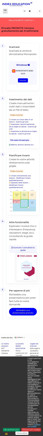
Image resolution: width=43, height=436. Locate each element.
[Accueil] (17, 4)
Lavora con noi (21, 353)
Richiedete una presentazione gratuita (23, 311)
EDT (3, 348)
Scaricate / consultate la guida (24, 249)
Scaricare (23, 80)
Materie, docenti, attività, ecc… (22, 145)
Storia (18, 351)
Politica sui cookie (34, 425)
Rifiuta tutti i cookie (31, 430)
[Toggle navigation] (40, 11)
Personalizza (22, 433)
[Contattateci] (24, 11)
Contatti (19, 355)
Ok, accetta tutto (11, 430)
